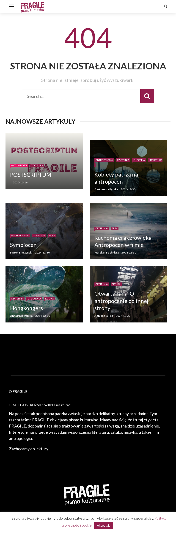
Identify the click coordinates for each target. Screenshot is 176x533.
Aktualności (19, 165)
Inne (52, 235)
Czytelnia (37, 165)
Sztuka (49, 298)
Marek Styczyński (21, 252)
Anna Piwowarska (21, 315)
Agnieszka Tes (103, 315)
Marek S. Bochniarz (106, 252)
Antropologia (104, 160)
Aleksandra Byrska (106, 189)
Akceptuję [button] (103, 525)
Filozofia (139, 160)
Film (114, 228)
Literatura (34, 298)
